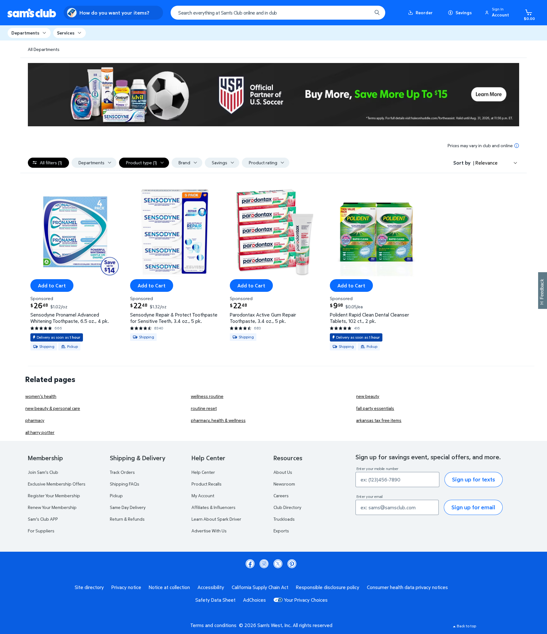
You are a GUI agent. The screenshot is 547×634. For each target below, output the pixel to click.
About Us (283, 472)
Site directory (89, 587)
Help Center (203, 472)
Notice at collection (169, 587)
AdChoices (254, 599)
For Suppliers (41, 531)
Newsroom (284, 484)
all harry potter (39, 432)
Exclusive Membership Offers (56, 484)
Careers (281, 496)
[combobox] (278, 13)
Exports (281, 531)
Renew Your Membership (52, 507)
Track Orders (122, 472)
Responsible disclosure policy (327, 587)
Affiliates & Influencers (214, 507)
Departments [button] (25, 33)
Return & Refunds (127, 519)
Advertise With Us (209, 531)
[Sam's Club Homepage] (32, 12)
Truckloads (284, 519)
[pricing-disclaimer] (516, 145)
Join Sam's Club (43, 472)
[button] (498, 13)
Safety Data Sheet (215, 599)
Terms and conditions (213, 625)
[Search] (377, 13)
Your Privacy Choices (306, 599)
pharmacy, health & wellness (218, 420)
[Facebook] (250, 563)
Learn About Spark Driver (216, 519)
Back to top (466, 626)
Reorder (424, 12)
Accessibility (211, 587)
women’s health (40, 396)
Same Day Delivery (128, 507)
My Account (203, 496)
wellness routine (207, 396)
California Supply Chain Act (260, 587)
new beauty (367, 396)
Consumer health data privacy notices (407, 587)
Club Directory (287, 507)
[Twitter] (278, 563)
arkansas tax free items (378, 420)
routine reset (204, 408)
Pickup (116, 496)
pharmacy (34, 420)
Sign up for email (473, 507)
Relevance (486, 162)
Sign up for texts (473, 479)
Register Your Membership (54, 496)
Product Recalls (207, 484)
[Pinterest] (292, 563)
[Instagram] (264, 563)
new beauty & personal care (52, 408)
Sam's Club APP (43, 519)
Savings (464, 12)
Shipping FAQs (124, 484)
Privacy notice (126, 587)
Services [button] (65, 33)
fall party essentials (375, 408)
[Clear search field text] (362, 13)
